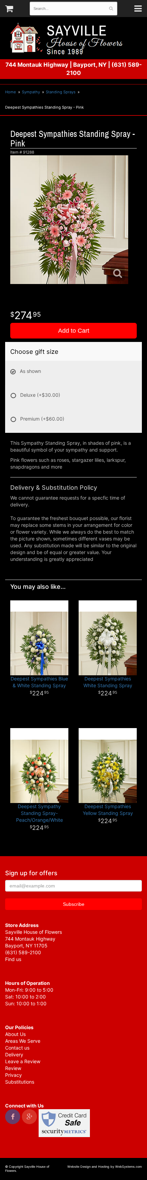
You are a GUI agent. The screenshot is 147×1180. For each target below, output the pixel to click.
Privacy (13, 1075)
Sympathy (31, 92)
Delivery (14, 1054)
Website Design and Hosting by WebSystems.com (104, 1166)
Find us (13, 959)
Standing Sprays (61, 92)
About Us (15, 1034)
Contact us (17, 1048)
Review (13, 1068)
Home (10, 92)
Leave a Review (22, 1061)
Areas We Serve (22, 1041)
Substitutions (19, 1082)
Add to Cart (73, 330)
